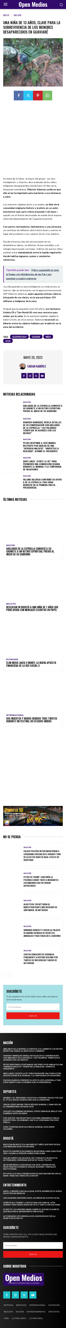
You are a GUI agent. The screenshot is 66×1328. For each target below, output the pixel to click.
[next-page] (10, 975)
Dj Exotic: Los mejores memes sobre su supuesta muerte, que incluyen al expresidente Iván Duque (31, 1210)
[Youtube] (42, 375)
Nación (17, 15)
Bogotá (11, 604)
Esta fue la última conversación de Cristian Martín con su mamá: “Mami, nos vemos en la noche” (32, 1175)
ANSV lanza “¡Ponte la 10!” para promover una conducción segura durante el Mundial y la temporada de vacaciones (42, 465)
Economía (12, 659)
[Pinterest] (38, 95)
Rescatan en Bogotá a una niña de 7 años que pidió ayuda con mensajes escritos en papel (32, 608)
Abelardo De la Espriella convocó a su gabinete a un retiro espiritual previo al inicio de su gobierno (42, 408)
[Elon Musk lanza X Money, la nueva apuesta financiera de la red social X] (33, 637)
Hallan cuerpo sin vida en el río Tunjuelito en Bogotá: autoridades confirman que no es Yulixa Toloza (30, 1159)
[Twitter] (28, 95)
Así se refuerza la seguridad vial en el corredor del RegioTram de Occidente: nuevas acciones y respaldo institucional (29, 1167)
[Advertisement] (33, 138)
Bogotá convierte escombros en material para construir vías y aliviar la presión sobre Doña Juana (32, 1152)
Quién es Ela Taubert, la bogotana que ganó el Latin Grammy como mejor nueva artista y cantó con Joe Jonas (31, 1204)
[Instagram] (30, 375)
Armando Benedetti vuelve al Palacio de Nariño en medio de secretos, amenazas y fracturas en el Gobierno (42, 932)
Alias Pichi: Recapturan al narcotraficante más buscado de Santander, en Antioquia (40, 907)
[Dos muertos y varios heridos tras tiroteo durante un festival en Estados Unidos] (33, 693)
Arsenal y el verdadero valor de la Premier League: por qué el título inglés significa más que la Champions (33, 1099)
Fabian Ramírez (36, 366)
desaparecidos (19, 336)
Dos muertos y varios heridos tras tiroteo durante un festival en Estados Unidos (31, 720)
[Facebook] (18, 95)
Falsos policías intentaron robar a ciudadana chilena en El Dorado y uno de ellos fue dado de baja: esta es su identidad (42, 855)
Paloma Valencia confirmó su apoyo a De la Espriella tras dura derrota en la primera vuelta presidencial (42, 483)
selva (7, 341)
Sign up (33, 1016)
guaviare (36, 336)
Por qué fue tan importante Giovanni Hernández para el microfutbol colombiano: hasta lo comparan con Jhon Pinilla (31, 1120)
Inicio (6, 15)
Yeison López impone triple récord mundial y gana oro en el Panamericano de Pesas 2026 (32, 1106)
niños (48, 336)
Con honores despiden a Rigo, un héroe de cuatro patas (31, 1198)
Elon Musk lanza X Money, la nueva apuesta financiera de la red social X (31, 664)
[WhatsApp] (47, 95)
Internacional (15, 715)
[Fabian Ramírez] (23, 366)
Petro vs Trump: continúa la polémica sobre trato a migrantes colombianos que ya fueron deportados (41, 881)
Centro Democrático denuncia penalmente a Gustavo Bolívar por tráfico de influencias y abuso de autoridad (41, 959)
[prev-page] (5, 975)
